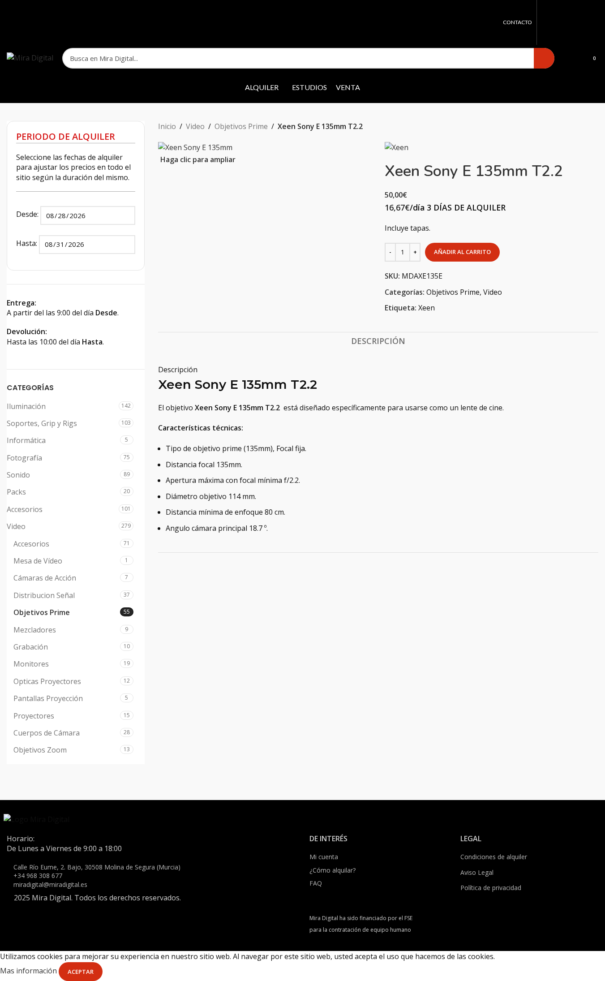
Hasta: (27, 243)
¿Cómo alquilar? (332, 870)
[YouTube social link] (581, 22)
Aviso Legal (476, 872)
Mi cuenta (323, 856)
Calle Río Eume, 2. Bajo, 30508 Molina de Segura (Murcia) (96, 867)
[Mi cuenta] (567, 58)
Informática (26, 440)
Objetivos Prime (41, 612)
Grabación (30, 647)
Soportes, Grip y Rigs (42, 423)
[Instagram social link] (569, 22)
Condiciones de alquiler (493, 856)
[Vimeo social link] (592, 22)
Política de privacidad (490, 887)
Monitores (31, 664)
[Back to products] (582, 126)
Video (16, 526)
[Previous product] (571, 126)
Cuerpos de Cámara (46, 733)
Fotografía (24, 458)
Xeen (426, 308)
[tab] (378, 341)
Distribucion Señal (44, 595)
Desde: (28, 214)
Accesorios (25, 509)
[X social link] (558, 22)
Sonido (18, 475)
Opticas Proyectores (47, 681)
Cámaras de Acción (44, 578)
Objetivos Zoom (40, 750)
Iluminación (26, 406)
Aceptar (81, 972)
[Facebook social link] (547, 22)
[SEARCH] (544, 58)
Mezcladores (34, 630)
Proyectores (33, 716)
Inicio (167, 126)
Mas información (29, 971)
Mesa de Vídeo (37, 561)
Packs (16, 492)
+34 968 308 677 (37, 875)
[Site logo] (30, 57)
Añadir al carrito (462, 252)
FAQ (315, 883)
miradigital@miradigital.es (50, 884)
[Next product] (593, 126)
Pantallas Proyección (48, 698)
